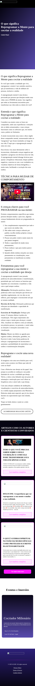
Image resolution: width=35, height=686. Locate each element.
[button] (33, 3)
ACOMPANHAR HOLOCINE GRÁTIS (17, 411)
